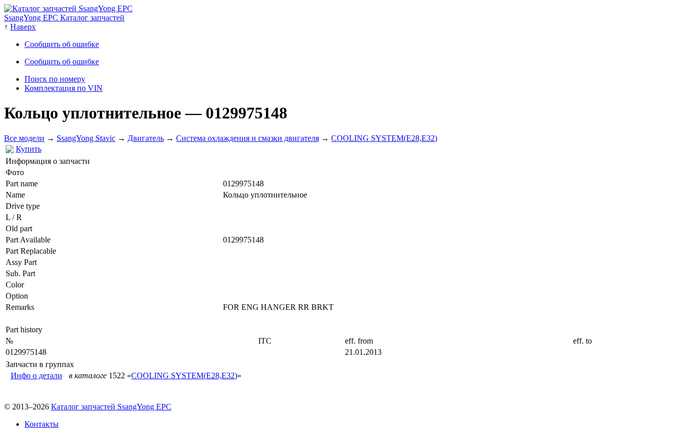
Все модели (24, 138)
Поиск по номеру (54, 79)
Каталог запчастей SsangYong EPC (111, 406)
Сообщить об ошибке (61, 44)
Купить (28, 148)
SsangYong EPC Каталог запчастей (64, 17)
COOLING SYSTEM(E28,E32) (384, 138)
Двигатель (146, 138)
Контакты (41, 424)
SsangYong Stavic (86, 138)
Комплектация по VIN (63, 88)
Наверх (23, 26)
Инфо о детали (36, 375)
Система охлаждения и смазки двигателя (247, 138)
